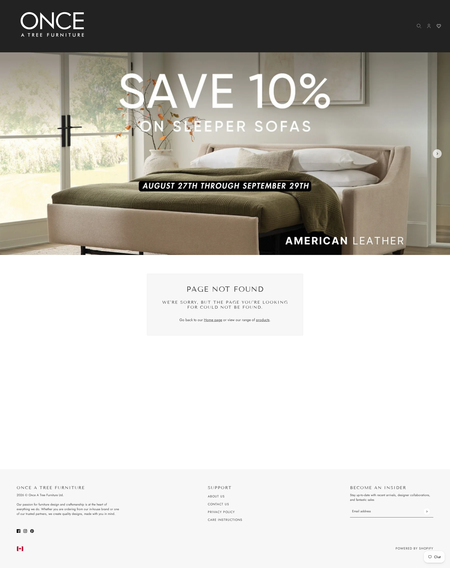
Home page (213, 319)
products (263, 319)
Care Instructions (225, 519)
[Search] (419, 26)
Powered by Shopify (414, 548)
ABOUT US (216, 496)
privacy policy (221, 512)
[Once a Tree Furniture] (52, 24)
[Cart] (439, 26)
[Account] (429, 26)
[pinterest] (32, 530)
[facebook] (18, 530)
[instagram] (25, 530)
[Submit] (426, 511)
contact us (218, 504)
